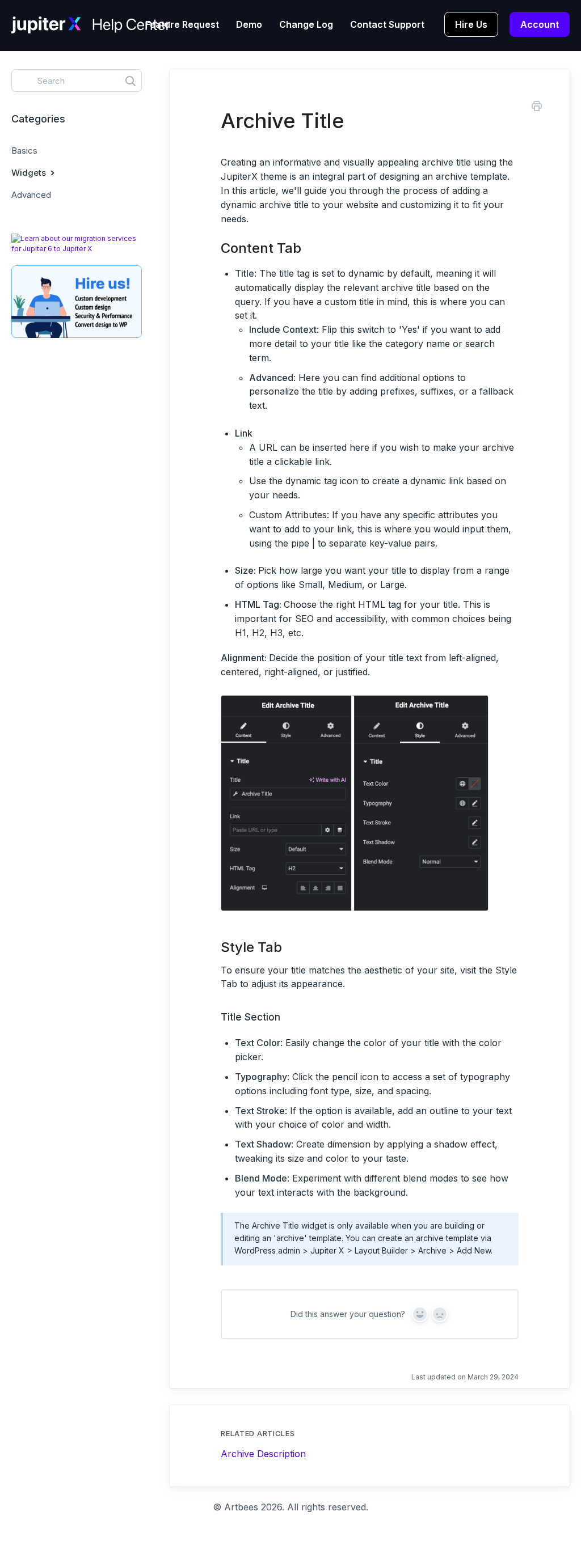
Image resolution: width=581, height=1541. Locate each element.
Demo (249, 24)
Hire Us (471, 24)
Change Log (306, 24)
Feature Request (182, 24)
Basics (24, 150)
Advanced (31, 194)
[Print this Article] (537, 107)
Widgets (29, 172)
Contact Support (387, 24)
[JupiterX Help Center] (90, 33)
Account (539, 24)
